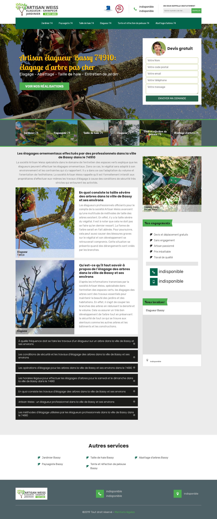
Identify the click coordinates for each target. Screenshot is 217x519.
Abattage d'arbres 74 (166, 23)
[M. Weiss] (37, 8)
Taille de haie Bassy (102, 457)
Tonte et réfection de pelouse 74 (133, 23)
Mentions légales (125, 512)
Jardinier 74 (46, 23)
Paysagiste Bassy (52, 464)
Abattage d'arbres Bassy (153, 457)
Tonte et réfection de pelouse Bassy (108, 466)
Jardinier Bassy (51, 457)
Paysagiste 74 (66, 23)
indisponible (146, 6)
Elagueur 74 (105, 23)
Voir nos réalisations (44, 86)
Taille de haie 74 (86, 23)
